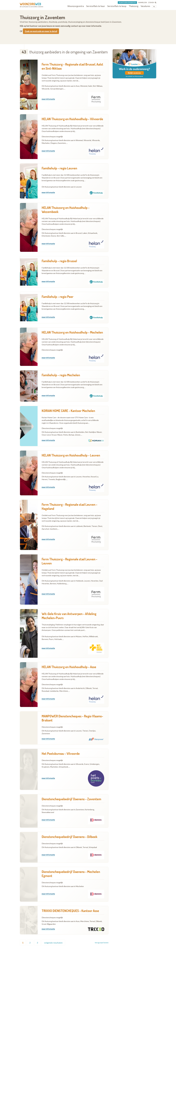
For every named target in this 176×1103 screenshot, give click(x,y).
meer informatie (48, 99)
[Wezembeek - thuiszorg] (29, 227)
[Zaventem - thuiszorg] (29, 811)
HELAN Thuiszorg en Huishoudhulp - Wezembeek (65, 210)
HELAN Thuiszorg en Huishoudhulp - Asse (69, 667)
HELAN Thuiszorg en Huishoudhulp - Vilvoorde (72, 119)
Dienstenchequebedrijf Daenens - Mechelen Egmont (71, 874)
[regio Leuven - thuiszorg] (29, 181)
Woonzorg (30, 4)
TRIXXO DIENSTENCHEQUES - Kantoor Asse (70, 911)
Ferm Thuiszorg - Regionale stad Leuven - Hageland (69, 506)
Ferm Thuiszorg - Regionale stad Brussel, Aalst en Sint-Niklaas (72, 66)
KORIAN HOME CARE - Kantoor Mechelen (68, 411)
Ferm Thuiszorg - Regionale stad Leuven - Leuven (69, 561)
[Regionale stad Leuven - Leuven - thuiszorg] (29, 579)
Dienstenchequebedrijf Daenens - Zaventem (71, 799)
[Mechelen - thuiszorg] (29, 347)
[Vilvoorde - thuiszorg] (29, 136)
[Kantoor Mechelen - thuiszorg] (29, 426)
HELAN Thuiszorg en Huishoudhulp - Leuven (71, 455)
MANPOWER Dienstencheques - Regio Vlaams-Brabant (72, 718)
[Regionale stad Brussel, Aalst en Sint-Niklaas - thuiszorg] (29, 85)
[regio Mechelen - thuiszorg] (29, 386)
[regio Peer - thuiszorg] (29, 307)
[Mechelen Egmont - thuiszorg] (29, 884)
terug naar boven (101, 942)
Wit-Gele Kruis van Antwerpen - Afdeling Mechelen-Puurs (69, 616)
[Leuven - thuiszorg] (29, 473)
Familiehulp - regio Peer (57, 297)
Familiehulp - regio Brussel (59, 261)
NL (154, 6)
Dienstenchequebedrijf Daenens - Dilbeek (69, 837)
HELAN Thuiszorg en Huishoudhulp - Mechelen (72, 332)
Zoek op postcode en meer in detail (41, 31)
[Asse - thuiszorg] (29, 684)
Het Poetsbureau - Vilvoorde (61, 754)
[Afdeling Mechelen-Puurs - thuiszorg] (29, 633)
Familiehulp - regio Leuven (59, 168)
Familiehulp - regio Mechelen (61, 375)
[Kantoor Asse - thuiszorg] (29, 920)
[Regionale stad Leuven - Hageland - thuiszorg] (29, 525)
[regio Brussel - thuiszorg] (29, 271)
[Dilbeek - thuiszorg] (29, 847)
